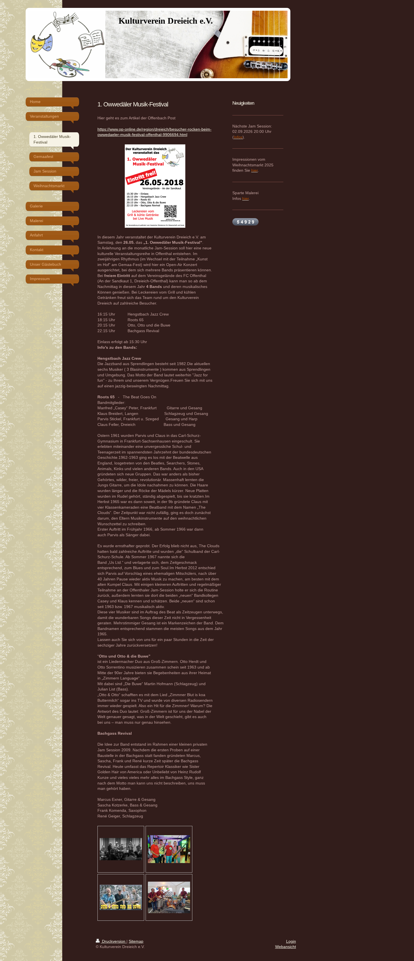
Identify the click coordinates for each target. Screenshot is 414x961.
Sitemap (136, 941)
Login (291, 941)
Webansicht (285, 946)
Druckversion (113, 941)
